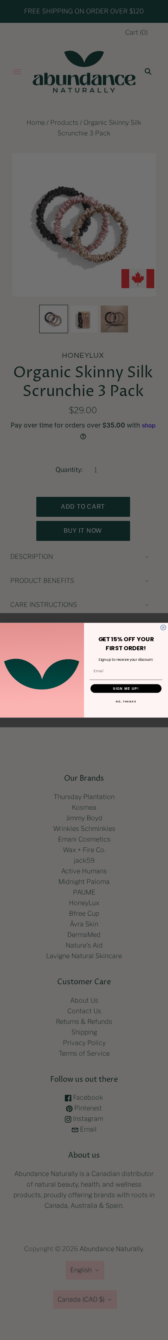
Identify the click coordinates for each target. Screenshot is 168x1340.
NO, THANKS (126, 701)
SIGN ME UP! (126, 688)
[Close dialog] (163, 627)
